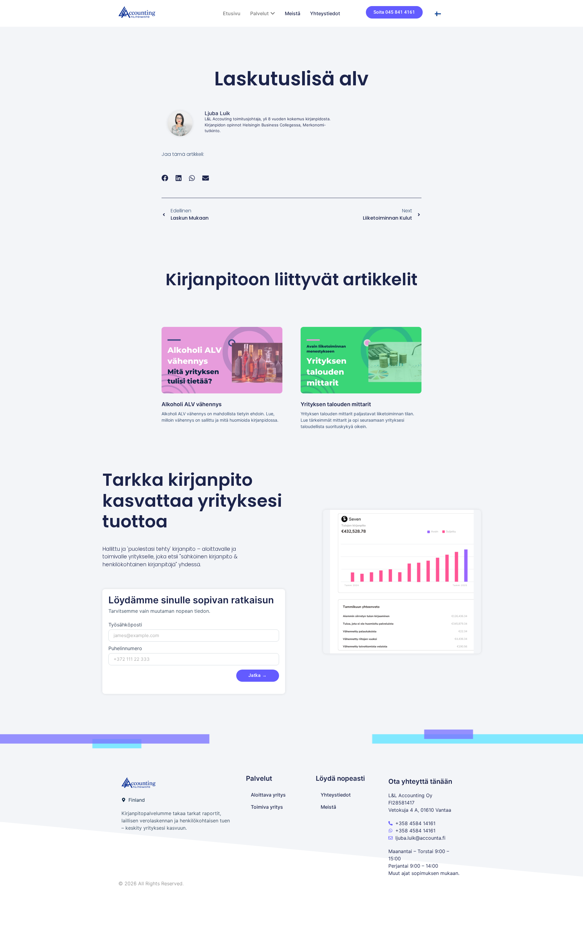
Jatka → (257, 675)
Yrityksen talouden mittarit (336, 404)
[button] (165, 178)
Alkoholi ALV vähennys (192, 404)
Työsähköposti (125, 625)
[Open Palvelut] (272, 13)
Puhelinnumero (125, 648)
